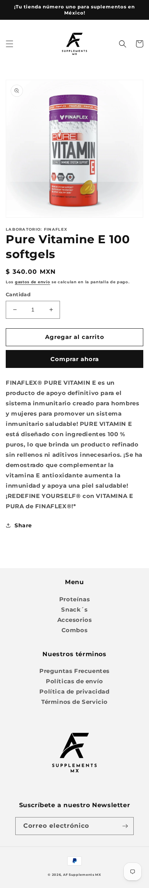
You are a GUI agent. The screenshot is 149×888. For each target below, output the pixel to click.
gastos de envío (32, 281)
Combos (75, 630)
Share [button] (23, 525)
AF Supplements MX (82, 875)
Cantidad (18, 294)
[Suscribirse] (125, 826)
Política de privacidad (74, 691)
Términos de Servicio (74, 701)
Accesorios (74, 619)
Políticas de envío (74, 681)
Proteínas (74, 599)
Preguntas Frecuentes (74, 670)
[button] (9, 43)
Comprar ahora (74, 359)
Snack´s (74, 609)
